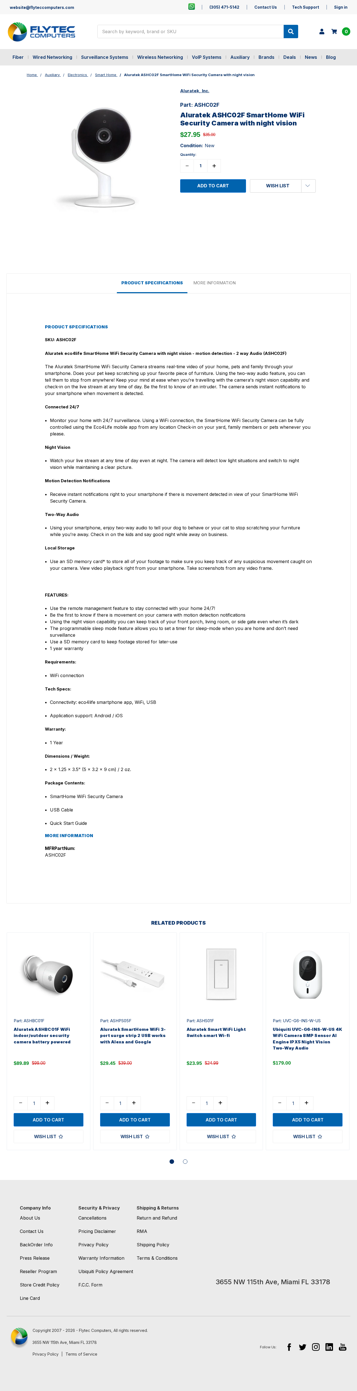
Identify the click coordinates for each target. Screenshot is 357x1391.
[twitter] (302, 1346)
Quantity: (188, 154)
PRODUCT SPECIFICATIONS (152, 282)
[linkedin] (329, 1346)
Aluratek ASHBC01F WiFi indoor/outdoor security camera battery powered (42, 1036)
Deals (289, 57)
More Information (214, 282)
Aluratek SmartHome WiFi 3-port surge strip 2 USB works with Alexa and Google (133, 1036)
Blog (331, 57)
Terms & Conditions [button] (157, 1258)
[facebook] (289, 1346)
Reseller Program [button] (38, 1271)
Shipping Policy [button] (153, 1244)
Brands (266, 57)
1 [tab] (172, 1161)
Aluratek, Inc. (194, 90)
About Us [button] (30, 1218)
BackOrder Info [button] (36, 1244)
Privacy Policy (46, 1354)
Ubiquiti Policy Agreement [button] (105, 1271)
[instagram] (316, 1346)
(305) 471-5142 (224, 7)
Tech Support (305, 7)
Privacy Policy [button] (93, 1244)
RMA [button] (142, 1231)
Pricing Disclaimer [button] (97, 1231)
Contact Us (265, 7)
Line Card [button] (30, 1298)
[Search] (291, 31)
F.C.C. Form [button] (90, 1285)
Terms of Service (81, 1354)
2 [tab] (185, 1161)
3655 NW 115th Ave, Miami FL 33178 (64, 1342)
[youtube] (342, 1346)
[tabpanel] (48, 1041)
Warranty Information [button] (101, 1258)
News (311, 57)
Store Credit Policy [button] (39, 1285)
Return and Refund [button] (157, 1218)
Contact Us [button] (32, 1231)
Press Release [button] (35, 1258)
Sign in (341, 7)
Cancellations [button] (92, 1218)
